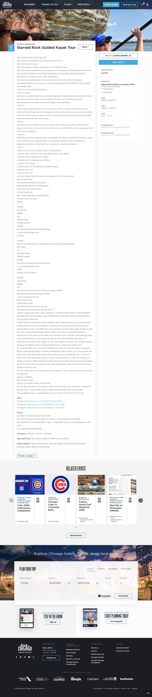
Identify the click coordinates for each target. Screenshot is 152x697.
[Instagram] (25, 657)
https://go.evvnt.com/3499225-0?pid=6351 (43, 401)
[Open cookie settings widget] (148, 693)
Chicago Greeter (97, 657)
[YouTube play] (29, 657)
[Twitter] (20, 657)
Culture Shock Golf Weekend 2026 (85, 506)
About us (94, 648)
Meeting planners (73, 649)
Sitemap (134, 688)
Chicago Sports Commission (72, 663)
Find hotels (123, 596)
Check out (81, 578)
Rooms (108, 578)
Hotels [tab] (90, 569)
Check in (52, 578)
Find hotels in (25, 578)
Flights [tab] (101, 569)
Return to (116, 55)
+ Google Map (106, 92)
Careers (94, 651)
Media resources (97, 654)
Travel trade (71, 653)
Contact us (51, 657)
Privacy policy (97, 688)
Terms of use (125, 688)
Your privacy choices (111, 688)
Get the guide (116, 621)
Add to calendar (27, 456)
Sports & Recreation (26, 44)
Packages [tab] (112, 569)
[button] (140, 500)
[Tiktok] (33, 657)
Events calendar (122, 648)
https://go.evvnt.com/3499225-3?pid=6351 (46, 408)
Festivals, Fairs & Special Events (24, 499)
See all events (76, 535)
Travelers (123, 578)
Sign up (53, 622)
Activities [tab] (126, 569)
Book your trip (129, 4)
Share (85, 47)
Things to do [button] (49, 4)
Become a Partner (73, 659)
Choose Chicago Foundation (97, 661)
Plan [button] (67, 4)
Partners (69, 656)
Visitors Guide (111, 4)
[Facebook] (16, 657)
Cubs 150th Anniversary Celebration (24, 508)
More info (117, 62)
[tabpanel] (76, 588)
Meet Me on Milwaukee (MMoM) (116, 508)
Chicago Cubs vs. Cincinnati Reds (53, 506)
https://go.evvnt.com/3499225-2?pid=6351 (45, 404)
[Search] (147, 4)
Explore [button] (29, 4)
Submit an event (122, 651)
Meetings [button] (83, 4)
